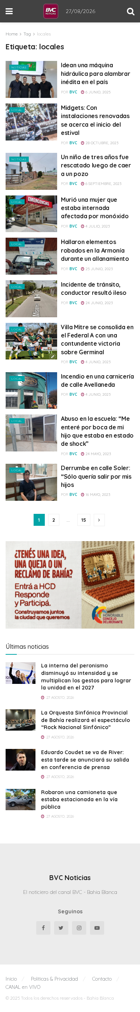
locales (44, 34)
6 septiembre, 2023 (102, 183)
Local (17, 110)
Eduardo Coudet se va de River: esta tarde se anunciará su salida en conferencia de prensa (85, 759)
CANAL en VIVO (23, 987)
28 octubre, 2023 (101, 143)
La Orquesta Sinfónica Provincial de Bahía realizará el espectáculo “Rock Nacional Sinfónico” (85, 720)
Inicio (11, 979)
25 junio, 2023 (98, 268)
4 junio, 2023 (97, 362)
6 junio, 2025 (97, 92)
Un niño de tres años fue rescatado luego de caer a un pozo (96, 165)
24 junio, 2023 (98, 302)
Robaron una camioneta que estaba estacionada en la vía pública (79, 799)
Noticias (19, 67)
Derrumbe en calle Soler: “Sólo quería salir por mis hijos (96, 476)
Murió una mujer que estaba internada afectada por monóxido (94, 208)
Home (12, 34)
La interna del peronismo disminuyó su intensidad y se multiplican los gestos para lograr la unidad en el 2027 (86, 676)
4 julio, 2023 (97, 226)
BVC (73, 92)
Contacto (102, 979)
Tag (27, 34)
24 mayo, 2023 (97, 453)
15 (83, 520)
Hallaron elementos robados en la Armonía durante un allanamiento (95, 250)
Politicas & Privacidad (54, 979)
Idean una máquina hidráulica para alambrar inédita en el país (95, 73)
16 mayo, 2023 (97, 494)
